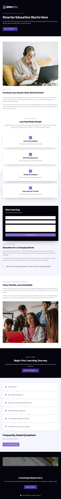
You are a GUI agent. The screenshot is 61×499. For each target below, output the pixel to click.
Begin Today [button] (30, 487)
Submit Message (30, 234)
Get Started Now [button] (11, 444)
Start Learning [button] (29, 370)
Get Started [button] (9, 29)
